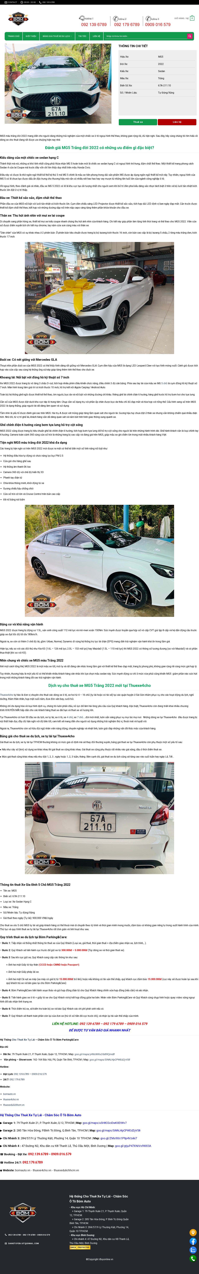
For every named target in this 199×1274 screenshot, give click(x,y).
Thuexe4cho (6, 694)
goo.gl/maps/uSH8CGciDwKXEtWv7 (105, 1122)
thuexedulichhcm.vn (13, 1104)
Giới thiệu (31, 36)
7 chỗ (80, 717)
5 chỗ (164, 383)
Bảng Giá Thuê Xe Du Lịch (56, 36)
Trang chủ (13, 36)
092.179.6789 (17, 1079)
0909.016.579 (39, 1074)
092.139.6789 (21, 1074)
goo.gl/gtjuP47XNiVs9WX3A (133, 1146)
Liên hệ (96, 36)
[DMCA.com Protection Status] (79, 1247)
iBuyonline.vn (106, 1259)
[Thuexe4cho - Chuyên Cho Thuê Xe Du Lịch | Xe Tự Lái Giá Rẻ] (32, 18)
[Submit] (189, 36)
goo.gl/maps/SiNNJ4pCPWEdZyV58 (110, 1059)
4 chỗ (70, 717)
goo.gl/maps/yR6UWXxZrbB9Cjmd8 (94, 1054)
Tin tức (82, 36)
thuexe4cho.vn (11, 1099)
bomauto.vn (9, 1094)
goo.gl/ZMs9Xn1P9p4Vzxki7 (118, 1138)
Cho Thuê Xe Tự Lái (23, 1039)
